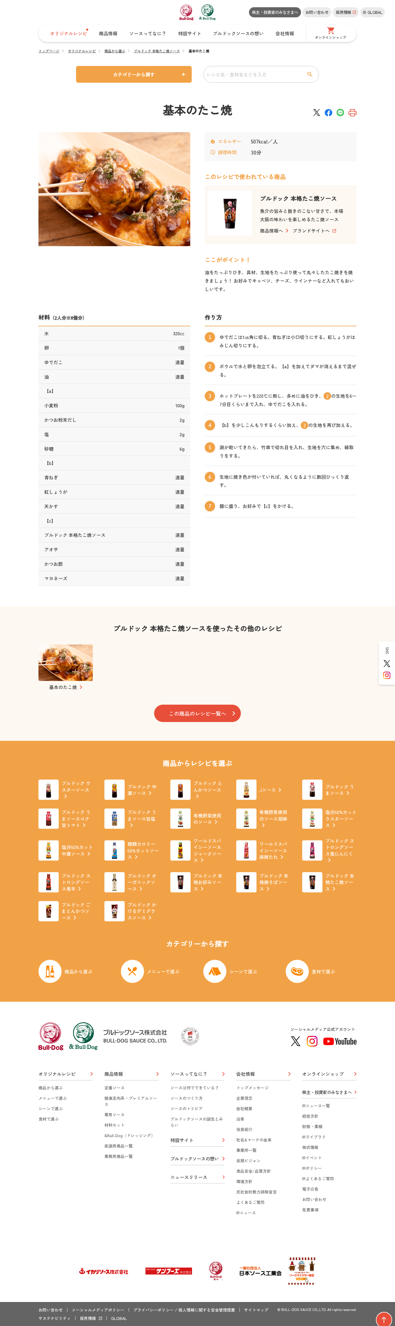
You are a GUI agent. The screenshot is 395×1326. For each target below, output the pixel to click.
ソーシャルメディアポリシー (98, 1310)
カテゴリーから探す (134, 74)
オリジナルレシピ (82, 51)
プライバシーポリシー (153, 1310)
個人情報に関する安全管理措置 (206, 1310)
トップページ (48, 51)
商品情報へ (271, 230)
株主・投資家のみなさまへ (275, 12)
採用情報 (88, 1318)
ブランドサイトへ (311, 230)
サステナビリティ (54, 1318)
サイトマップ (256, 1310)
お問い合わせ (316, 12)
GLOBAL (119, 1318)
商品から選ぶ (114, 51)
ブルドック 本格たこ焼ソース (157, 51)
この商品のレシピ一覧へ (197, 713)
